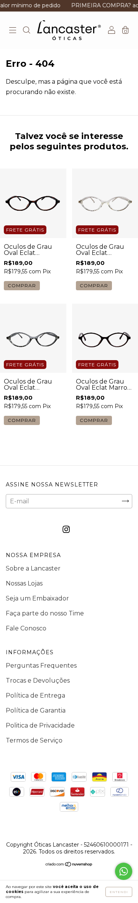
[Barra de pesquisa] (26, 30)
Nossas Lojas (24, 583)
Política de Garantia (36, 710)
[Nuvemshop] (69, 864)
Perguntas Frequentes (41, 665)
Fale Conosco (26, 628)
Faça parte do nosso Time (45, 613)
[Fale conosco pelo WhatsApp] (123, 871)
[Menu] (12, 30)
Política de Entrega (35, 695)
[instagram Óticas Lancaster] (66, 529)
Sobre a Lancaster (33, 568)
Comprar (22, 285)
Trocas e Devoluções (38, 680)
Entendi (119, 892)
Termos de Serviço (34, 740)
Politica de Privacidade (40, 725)
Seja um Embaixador (37, 598)
